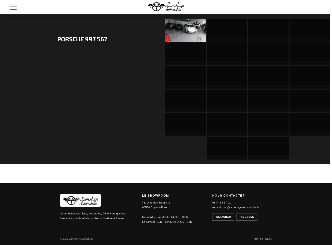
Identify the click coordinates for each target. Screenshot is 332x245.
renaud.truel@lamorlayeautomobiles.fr (235, 207)
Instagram (223, 217)
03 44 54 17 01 (221, 202)
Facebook (247, 217)
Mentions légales (263, 239)
